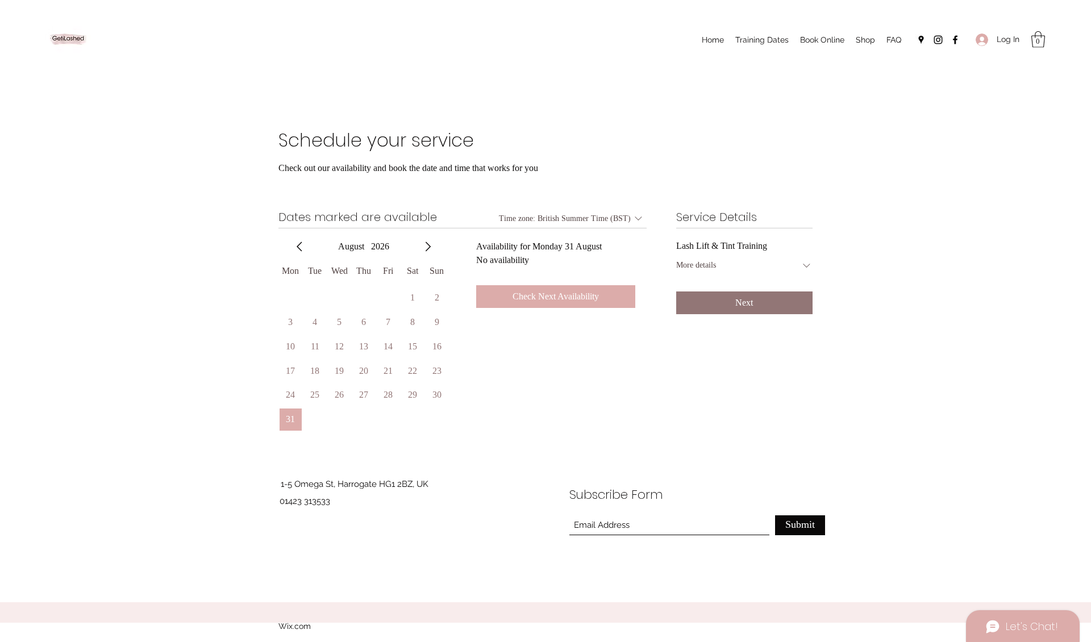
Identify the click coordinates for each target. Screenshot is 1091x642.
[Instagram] (938, 39)
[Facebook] (955, 39)
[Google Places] (921, 39)
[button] (1038, 39)
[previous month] (299, 246)
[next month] (428, 246)
